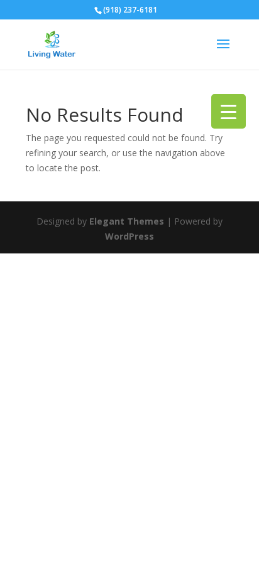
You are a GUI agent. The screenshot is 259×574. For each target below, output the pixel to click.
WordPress (129, 236)
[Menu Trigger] (228, 111)
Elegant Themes (126, 221)
